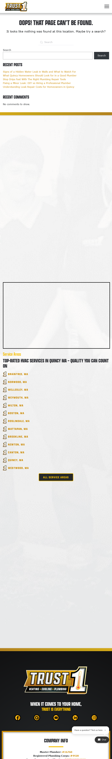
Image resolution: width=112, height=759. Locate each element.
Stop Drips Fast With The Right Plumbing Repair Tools (34, 79)
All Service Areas (56, 477)
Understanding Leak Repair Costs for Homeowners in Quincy (38, 87)
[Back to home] (16, 6)
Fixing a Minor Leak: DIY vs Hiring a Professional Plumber (37, 83)
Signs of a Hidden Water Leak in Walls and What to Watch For (39, 71)
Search (7, 50)
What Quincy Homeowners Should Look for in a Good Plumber (40, 75)
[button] (106, 6)
